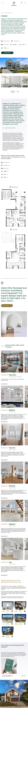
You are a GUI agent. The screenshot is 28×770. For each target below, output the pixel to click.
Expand (11, 81)
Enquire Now (7, 52)
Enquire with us (6, 305)
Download (23, 675)
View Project (4, 383)
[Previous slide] (10, 91)
